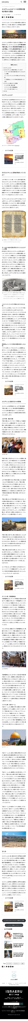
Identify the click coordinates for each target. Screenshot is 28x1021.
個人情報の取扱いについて (18, 998)
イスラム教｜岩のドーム (10, 89)
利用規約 (6, 998)
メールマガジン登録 (14, 1001)
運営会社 (8, 997)
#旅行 (22, 963)
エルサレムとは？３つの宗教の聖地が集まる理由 (19, 389)
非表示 (15, 65)
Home (3, 983)
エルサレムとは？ (7, 68)
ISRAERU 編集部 (6, 14)
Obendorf (17, 145)
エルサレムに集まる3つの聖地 (10, 83)
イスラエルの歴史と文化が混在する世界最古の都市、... (19, 158)
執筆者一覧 (19, 997)
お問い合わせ (11, 998)
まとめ (5, 91)
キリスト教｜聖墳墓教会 (10, 87)
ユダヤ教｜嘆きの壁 (9, 85)
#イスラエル (9, 963)
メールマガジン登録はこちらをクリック (14, 925)
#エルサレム (16, 963)
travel (10, 983)
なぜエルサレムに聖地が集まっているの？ (13, 70)
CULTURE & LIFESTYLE (19, 153)
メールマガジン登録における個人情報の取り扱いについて (13, 1006)
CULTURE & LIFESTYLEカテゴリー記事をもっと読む (14, 920)
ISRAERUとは (13, 997)
